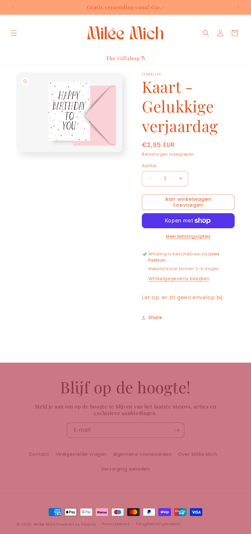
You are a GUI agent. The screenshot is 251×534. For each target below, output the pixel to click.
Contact (39, 454)
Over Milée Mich (197, 454)
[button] (14, 33)
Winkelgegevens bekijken (179, 278)
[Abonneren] (177, 430)
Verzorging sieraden (125, 469)
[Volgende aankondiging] (238, 7)
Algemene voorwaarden (142, 454)
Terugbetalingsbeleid (158, 523)
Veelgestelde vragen (81, 454)
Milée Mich (45, 524)
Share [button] (155, 317)
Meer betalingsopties (188, 236)
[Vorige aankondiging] (13, 7)
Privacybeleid (116, 523)
